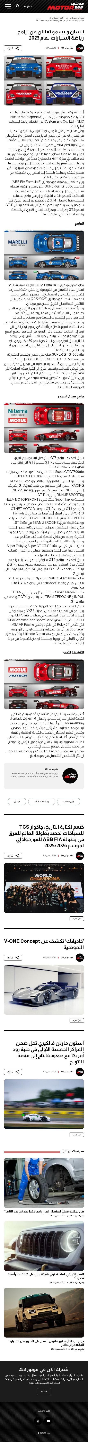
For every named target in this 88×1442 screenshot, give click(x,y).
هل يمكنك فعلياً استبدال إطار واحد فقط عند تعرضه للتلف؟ (44, 1211)
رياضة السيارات (42, 801)
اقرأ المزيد (77, 919)
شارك (10, 48)
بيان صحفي (68, 801)
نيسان (17, 801)
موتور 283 (65, 48)
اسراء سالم (75, 1216)
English (28, 6)
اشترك (44, 1391)
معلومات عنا (44, 1410)
